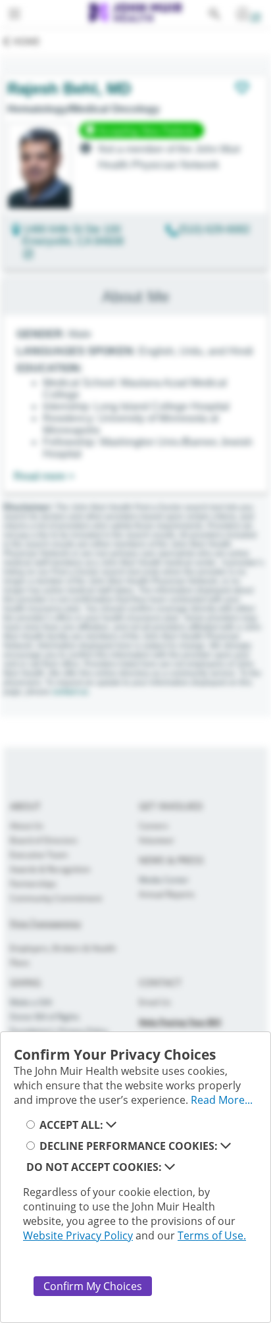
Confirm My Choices (92, 1286)
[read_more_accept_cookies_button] (111, 1125)
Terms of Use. (212, 1235)
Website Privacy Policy (78, 1235)
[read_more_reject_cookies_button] (169, 1167)
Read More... (222, 1100)
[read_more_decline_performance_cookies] (225, 1146)
